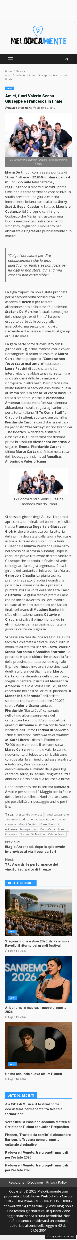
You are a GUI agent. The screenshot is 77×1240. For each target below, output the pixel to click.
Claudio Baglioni (46, 819)
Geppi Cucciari (28, 824)
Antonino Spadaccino (19, 819)
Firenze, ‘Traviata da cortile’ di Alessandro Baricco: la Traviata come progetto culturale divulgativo (38, 1140)
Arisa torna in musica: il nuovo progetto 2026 (38, 979)
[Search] (67, 59)
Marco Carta (47, 829)
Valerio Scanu (56, 834)
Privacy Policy (56, 1182)
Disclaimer (35, 1182)
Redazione (16, 1182)
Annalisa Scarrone (57, 814)
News (9, 88)
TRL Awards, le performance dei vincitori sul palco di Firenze (31, 864)
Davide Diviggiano (20, 108)
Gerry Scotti (47, 824)
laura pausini (28, 829)
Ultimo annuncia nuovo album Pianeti (38, 1045)
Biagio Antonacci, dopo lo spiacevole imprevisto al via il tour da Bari (35, 847)
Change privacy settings (61, 1236)
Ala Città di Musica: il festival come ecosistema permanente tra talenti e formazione (33, 1109)
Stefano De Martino (32, 834)
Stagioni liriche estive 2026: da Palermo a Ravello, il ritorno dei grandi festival (38, 912)
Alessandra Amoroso (29, 814)
